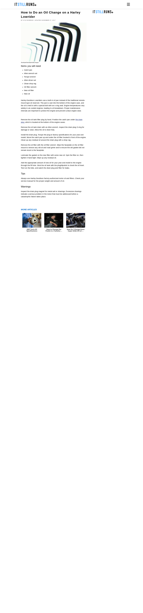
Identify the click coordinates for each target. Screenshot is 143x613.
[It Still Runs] (25, 4)
